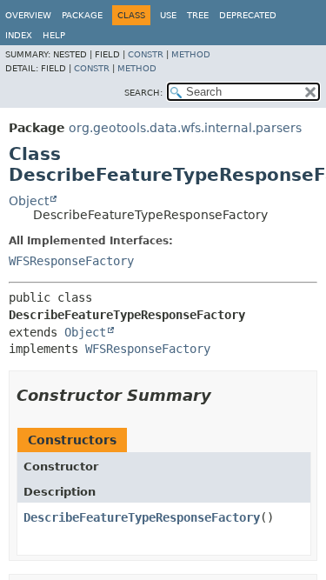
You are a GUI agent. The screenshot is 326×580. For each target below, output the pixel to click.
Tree (198, 15)
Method (190, 54)
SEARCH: (143, 92)
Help (54, 35)
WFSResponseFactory (71, 261)
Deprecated (247, 15)
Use (168, 15)
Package (82, 15)
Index (18, 35)
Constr (145, 54)
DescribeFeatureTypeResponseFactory (141, 517)
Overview (28, 15)
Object (29, 201)
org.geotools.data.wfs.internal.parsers (185, 128)
